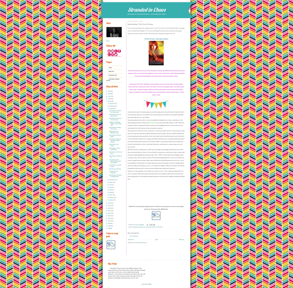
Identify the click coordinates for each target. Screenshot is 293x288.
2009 (109, 226)
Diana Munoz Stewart (151, 227)
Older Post (181, 239)
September (112, 179)
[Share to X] (153, 225)
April (110, 192)
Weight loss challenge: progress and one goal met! (115, 124)
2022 (109, 93)
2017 (109, 205)
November (112, 106)
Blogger (149, 284)
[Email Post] (147, 224)
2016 (109, 208)
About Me (111, 71)
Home (156, 239)
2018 (109, 203)
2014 (109, 213)
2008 (109, 228)
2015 (109, 210)
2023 (109, 91)
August (111, 182)
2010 (109, 223)
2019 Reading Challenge (137, 227)
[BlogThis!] (151, 225)
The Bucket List (113, 75)
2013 (109, 215)
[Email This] (150, 225)
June (110, 187)
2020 (109, 98)
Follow (107, 41)
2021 (109, 96)
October (111, 108)
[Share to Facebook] (154, 225)
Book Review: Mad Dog (115, 169)
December (112, 103)
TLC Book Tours (159, 227)
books (144, 227)
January (111, 200)
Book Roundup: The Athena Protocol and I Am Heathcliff (115, 161)
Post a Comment (134, 236)
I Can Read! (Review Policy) (112, 80)
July (110, 184)
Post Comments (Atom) (140, 242)
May (110, 190)
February (111, 197)
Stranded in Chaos (146, 9)
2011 (109, 221)
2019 (109, 101)
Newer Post (131, 239)
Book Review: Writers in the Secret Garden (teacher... (115, 141)
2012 (109, 218)
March (111, 195)
